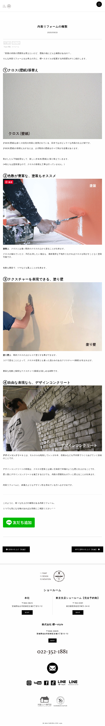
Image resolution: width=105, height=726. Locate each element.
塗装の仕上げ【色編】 (17, 549)
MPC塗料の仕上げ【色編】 (86, 549)
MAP (27, 612)
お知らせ (7, 43)
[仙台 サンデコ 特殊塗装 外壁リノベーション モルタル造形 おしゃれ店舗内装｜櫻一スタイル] (7, 5)
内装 (9, 47)
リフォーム (16, 43)
